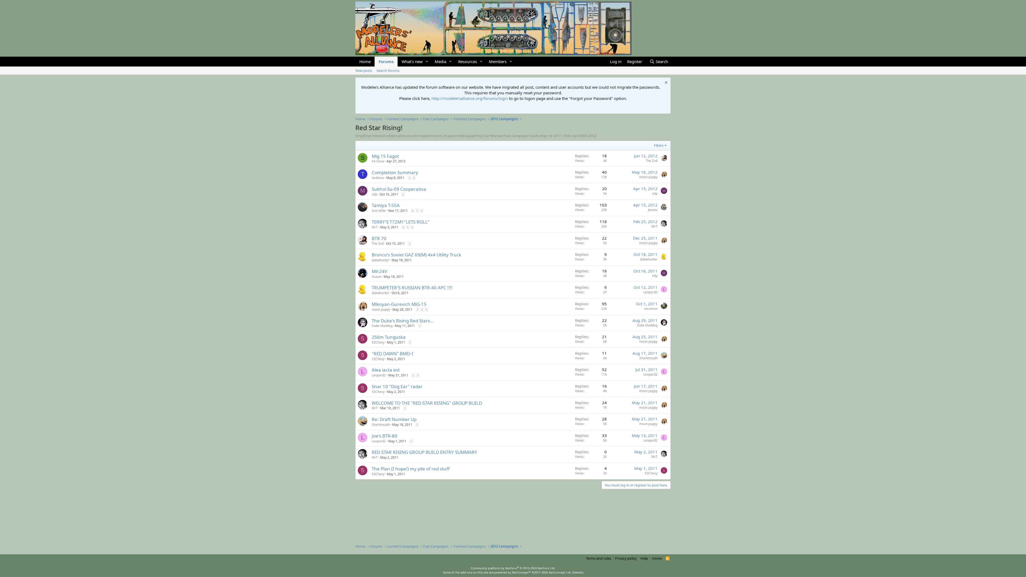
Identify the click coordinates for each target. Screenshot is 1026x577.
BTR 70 (379, 238)
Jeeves (653, 210)
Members (498, 61)
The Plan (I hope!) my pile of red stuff (411, 469)
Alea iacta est (386, 370)
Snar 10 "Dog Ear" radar (397, 386)
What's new (412, 61)
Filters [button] (658, 145)
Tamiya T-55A (386, 205)
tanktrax (378, 178)
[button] (427, 62)
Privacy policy (626, 558)
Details (577, 572)
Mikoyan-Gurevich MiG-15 (399, 304)
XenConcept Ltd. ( (561, 572)
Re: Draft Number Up (394, 419)
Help (644, 558)
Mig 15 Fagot (385, 156)
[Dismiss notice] (665, 83)
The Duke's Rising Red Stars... (403, 321)
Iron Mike (379, 210)
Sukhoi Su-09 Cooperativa (399, 189)
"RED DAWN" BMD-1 (393, 353)
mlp (374, 194)
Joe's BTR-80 (384, 436)
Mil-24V (379, 271)
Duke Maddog (382, 325)
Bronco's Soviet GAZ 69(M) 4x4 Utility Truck (416, 255)
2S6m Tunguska (389, 337)
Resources (467, 61)
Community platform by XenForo (513, 568)
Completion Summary (395, 172)
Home (365, 61)
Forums (386, 61)
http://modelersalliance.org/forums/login (470, 98)
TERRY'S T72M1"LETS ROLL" (400, 222)
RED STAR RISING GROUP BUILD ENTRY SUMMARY (424, 452)
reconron (651, 308)
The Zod (652, 160)
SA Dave (378, 161)
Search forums (387, 70)
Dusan (376, 276)
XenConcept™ (521, 572)
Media (440, 61)
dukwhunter (380, 260)
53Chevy (378, 342)
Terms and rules (598, 558)
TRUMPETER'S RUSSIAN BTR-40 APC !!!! (412, 287)
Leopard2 (650, 292)
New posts (363, 70)
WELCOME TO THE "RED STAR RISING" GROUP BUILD (427, 403)
